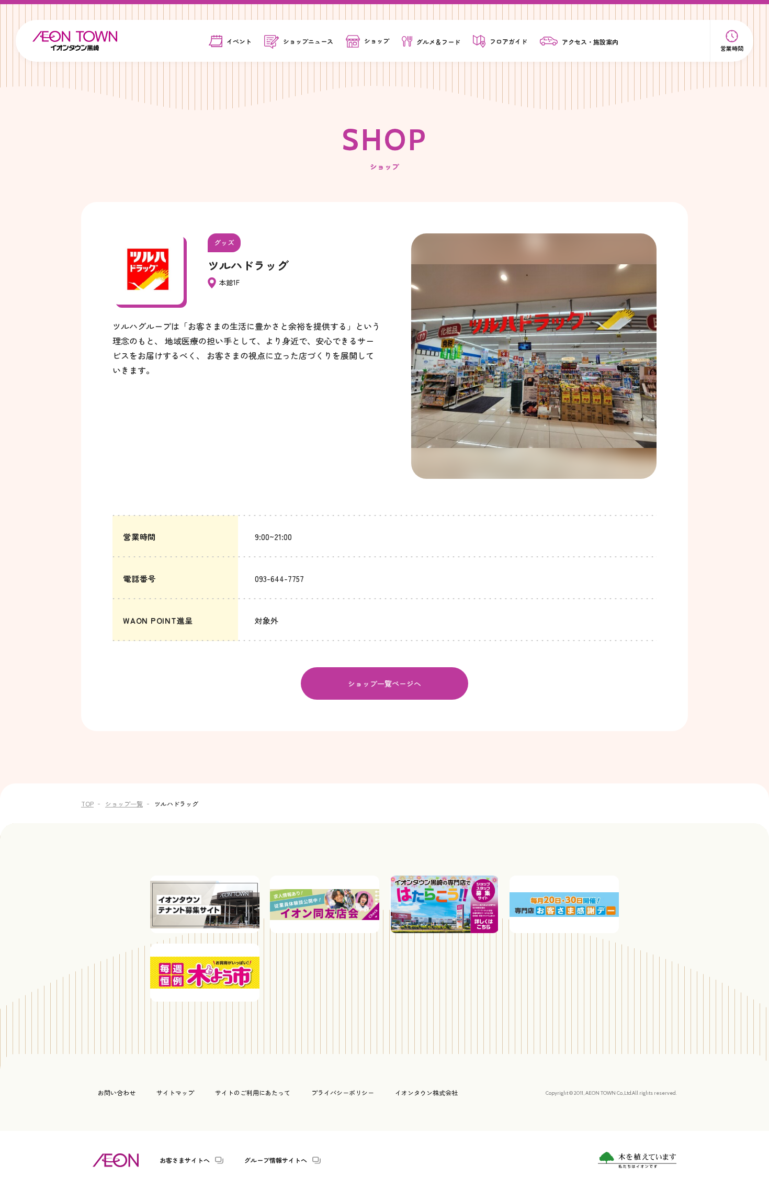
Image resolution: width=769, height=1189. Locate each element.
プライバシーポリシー (342, 1092)
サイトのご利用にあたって (252, 1092)
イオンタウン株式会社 (426, 1092)
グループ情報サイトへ (275, 1160)
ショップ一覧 (124, 803)
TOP (87, 803)
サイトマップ (175, 1092)
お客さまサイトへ (185, 1160)
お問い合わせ (116, 1092)
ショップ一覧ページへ (384, 683)
